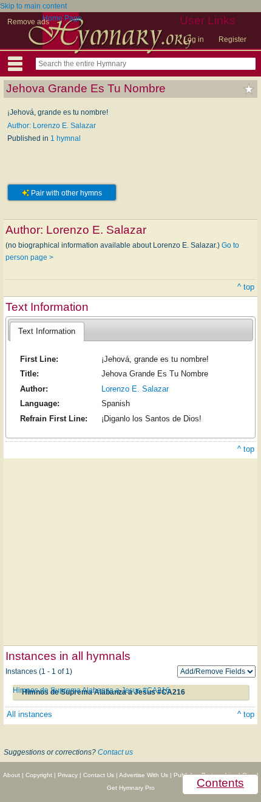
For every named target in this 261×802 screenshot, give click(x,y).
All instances (29, 714)
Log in (193, 39)
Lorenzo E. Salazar (135, 388)
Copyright (38, 775)
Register (232, 39)
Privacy (68, 775)
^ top (245, 286)
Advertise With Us (143, 775)
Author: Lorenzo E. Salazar (51, 125)
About (11, 775)
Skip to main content (33, 6)
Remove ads (28, 22)
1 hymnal (65, 138)
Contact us (115, 752)
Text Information (46, 331)
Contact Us (98, 775)
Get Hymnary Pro (131, 787)
